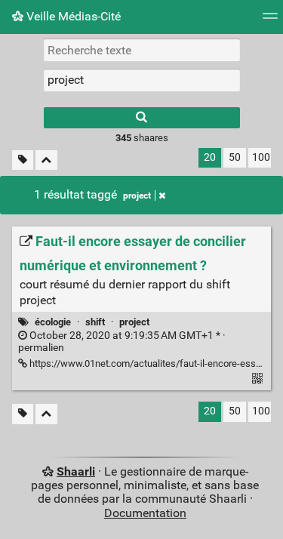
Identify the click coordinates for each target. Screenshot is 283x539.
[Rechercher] (142, 117)
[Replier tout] (46, 160)
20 (210, 157)
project (137, 195)
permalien (122, 342)
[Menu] (270, 21)
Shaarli (76, 471)
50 (235, 157)
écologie (53, 322)
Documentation (145, 513)
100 (261, 157)
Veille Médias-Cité (72, 16)
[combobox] (142, 80)
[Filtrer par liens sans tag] (22, 160)
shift (95, 322)
